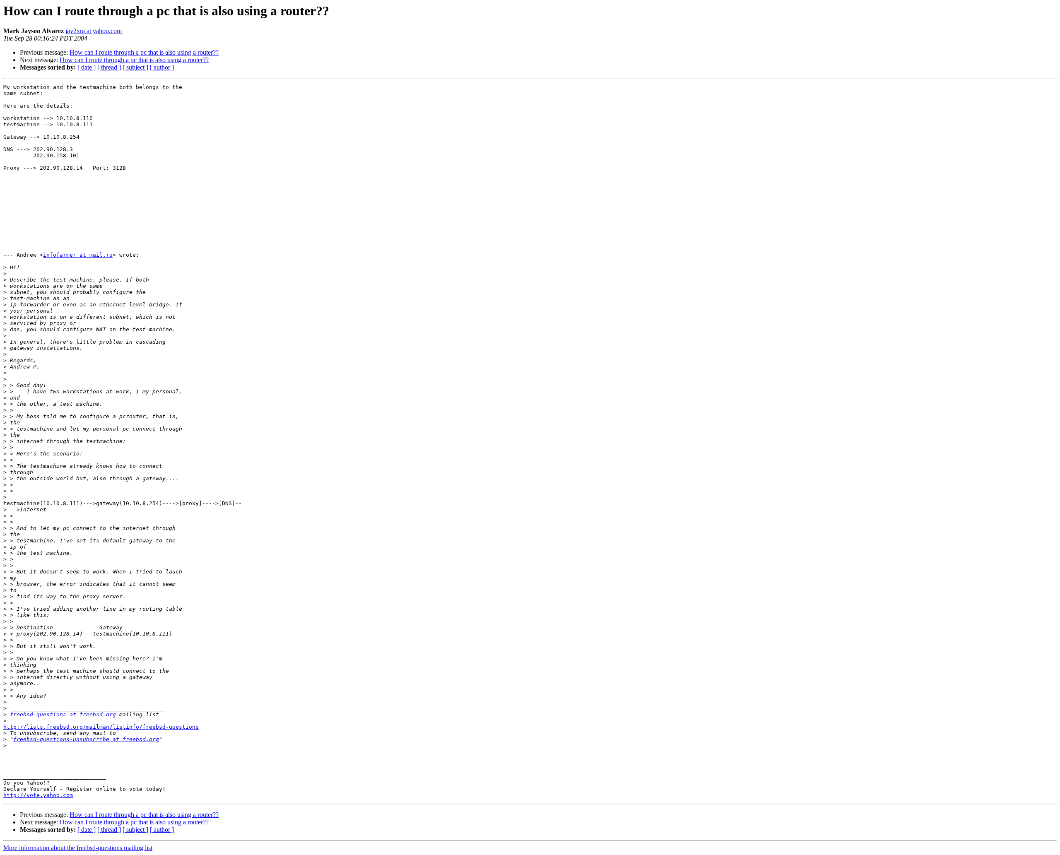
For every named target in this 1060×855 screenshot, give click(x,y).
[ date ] (86, 67)
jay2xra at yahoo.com (93, 30)
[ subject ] (135, 67)
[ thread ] (109, 67)
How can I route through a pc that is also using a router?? (144, 52)
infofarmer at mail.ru (78, 255)
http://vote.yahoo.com (38, 795)
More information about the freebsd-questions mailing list (77, 847)
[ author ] (162, 67)
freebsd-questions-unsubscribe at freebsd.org (86, 739)
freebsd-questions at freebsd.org (63, 714)
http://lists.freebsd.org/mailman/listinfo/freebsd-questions (101, 727)
